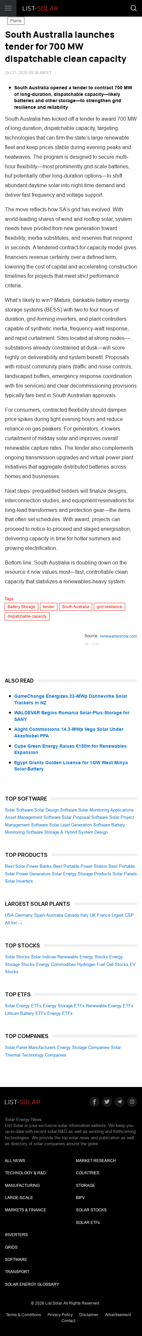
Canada (71, 915)
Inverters (16, 1234)
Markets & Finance (25, 1210)
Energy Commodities (56, 964)
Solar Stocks (17, 956)
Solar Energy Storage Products (81, 873)
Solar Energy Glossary (32, 1284)
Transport (17, 1272)
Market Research (96, 1160)
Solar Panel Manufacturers (30, 1047)
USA (9, 915)
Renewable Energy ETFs (109, 1005)
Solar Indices (43, 956)
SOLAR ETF (88, 1222)
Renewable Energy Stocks (82, 956)
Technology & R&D (25, 1173)
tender (48, 607)
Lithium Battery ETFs (25, 1013)
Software (16, 1259)
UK (93, 915)
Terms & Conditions (23, 1315)
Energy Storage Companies (83, 1047)
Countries (87, 1173)
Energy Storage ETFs (64, 1005)
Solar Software (19, 810)
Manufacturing (22, 1185)
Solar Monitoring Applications (106, 810)
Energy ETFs (60, 1013)
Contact (68, 1320)
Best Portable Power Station (80, 866)
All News (15, 1160)
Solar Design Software (55, 810)
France (103, 915)
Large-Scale (19, 1197)
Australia (54, 915)
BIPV (80, 1197)
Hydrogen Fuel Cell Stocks (102, 964)
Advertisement (118, 1315)
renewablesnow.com (118, 636)
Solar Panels (125, 873)
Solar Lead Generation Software (79, 824)
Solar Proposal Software (85, 817)
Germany (24, 915)
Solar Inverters (19, 881)
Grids (11, 1247)
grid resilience (109, 607)
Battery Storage (21, 607)
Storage (85, 1185)
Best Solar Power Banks (28, 866)
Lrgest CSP (123, 915)
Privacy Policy (60, 1315)
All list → (13, 922)
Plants (15, 21)
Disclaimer (88, 1315)
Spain (39, 915)
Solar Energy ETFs (23, 1005)
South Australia (75, 607)
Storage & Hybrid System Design (76, 832)
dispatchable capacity (27, 616)
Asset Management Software (32, 817)
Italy (84, 915)
